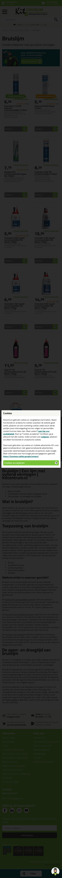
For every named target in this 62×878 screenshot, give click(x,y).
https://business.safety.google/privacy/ (21, 456)
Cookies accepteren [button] (14, 462)
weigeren (45, 437)
